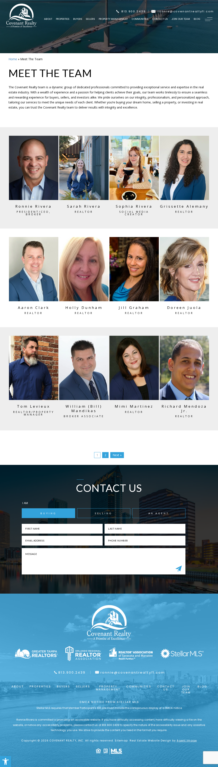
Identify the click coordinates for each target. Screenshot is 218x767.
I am (25, 503)
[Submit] (178, 569)
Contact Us (160, 19)
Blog (197, 19)
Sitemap (121, 740)
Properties (62, 19)
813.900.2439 (133, 11)
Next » (117, 455)
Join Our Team (181, 19)
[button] (5, 761)
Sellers (90, 19)
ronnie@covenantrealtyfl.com (186, 11)
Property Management (113, 19)
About (48, 19)
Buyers (77, 19)
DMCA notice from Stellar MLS (109, 702)
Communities (140, 19)
